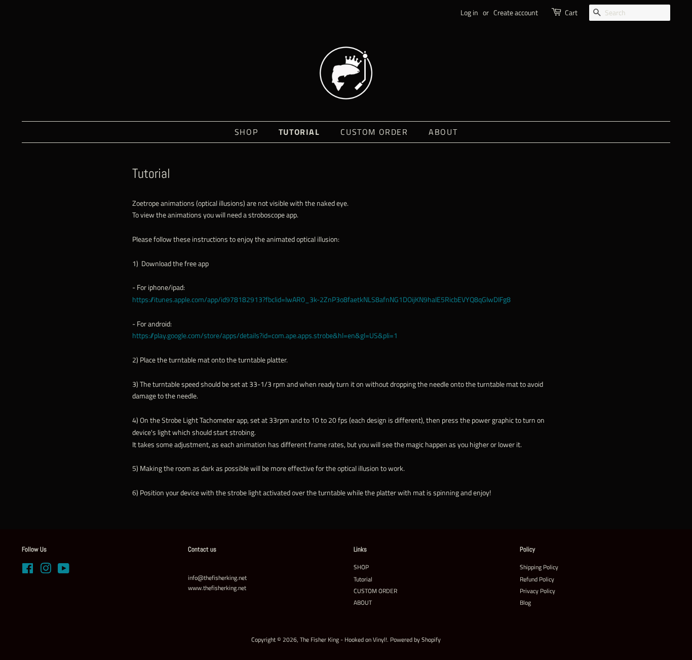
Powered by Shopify (415, 639)
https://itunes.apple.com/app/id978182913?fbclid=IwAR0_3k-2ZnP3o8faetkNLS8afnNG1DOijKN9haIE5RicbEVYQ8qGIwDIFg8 (321, 299)
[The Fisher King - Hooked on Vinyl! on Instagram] (45, 570)
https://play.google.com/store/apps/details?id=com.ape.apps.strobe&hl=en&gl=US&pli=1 (265, 335)
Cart (571, 12)
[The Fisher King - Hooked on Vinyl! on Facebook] (27, 570)
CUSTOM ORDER (374, 132)
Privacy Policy (537, 591)
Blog (525, 602)
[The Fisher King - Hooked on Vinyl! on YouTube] (63, 570)
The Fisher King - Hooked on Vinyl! (343, 639)
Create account (515, 12)
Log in (469, 12)
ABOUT (443, 132)
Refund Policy (537, 579)
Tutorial (299, 132)
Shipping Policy (539, 567)
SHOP (246, 132)
